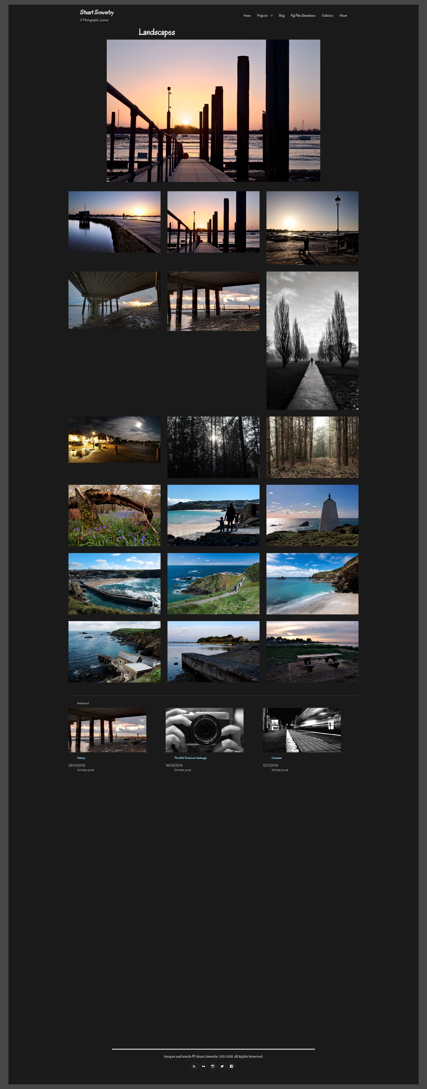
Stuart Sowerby (97, 12)
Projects (262, 15)
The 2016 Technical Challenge (190, 758)
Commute (277, 758)
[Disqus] (213, 863)
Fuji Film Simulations (303, 15)
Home (247, 15)
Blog (282, 15)
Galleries (327, 15)
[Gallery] (115, 730)
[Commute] (310, 730)
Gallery (81, 758)
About (343, 15)
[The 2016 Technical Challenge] (213, 730)
